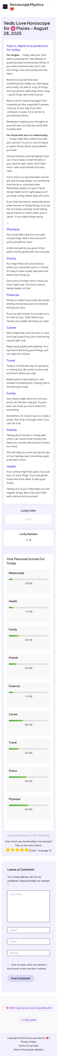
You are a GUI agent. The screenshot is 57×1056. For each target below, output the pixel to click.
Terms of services (28, 1045)
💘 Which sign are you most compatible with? (28, 1008)
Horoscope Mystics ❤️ (27, 6)
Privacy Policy (28, 1041)
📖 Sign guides (28, 1019)
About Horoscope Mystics (28, 1049)
